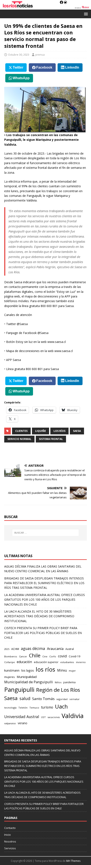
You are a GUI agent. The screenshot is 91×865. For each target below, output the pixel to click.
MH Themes (73, 861)
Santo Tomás (43, 698)
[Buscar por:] (45, 532)
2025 (6, 649)
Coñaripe (9, 662)
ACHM (15, 649)
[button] (85, 14)
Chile (34, 655)
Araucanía (55, 648)
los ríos (59, 431)
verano (22, 723)
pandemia (69, 682)
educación (24, 662)
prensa (40, 54)
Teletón (23, 707)
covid (62, 656)
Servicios (10, 848)
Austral (69, 649)
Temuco (34, 707)
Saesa (77, 431)
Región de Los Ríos (58, 689)
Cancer (23, 656)
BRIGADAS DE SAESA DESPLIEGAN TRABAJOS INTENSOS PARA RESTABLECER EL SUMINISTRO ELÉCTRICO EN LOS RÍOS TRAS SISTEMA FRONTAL (44, 583)
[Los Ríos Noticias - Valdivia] (45, 7)
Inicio (7, 835)
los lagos (27, 670)
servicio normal (19, 439)
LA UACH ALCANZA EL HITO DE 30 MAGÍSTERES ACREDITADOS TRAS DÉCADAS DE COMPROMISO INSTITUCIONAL (39, 616)
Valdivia (73, 715)
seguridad (62, 699)
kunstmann (11, 670)
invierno (81, 662)
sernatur (74, 699)
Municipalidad (27, 677)
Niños (58, 682)
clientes (21, 431)
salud (24, 698)
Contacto (10, 828)
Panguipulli (19, 689)
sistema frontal (51, 439)
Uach (61, 706)
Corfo (52, 656)
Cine (44, 656)
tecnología (10, 707)
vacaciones (54, 717)
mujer (72, 670)
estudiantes (67, 662)
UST (43, 717)
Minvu (62, 670)
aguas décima (33, 648)
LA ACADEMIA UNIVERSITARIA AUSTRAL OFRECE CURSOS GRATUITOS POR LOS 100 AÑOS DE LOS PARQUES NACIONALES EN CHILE (44, 599)
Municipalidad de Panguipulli (28, 681)
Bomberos (10, 656)
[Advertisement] (47, 453)
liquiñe (40, 431)
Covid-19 (74, 656)
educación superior (46, 662)
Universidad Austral (21, 716)
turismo (47, 707)
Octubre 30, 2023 (18, 54)
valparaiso (10, 723)
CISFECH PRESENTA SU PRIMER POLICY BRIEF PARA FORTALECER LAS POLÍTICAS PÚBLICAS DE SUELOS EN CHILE (43, 633)
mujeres (9, 677)
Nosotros (10, 841)
